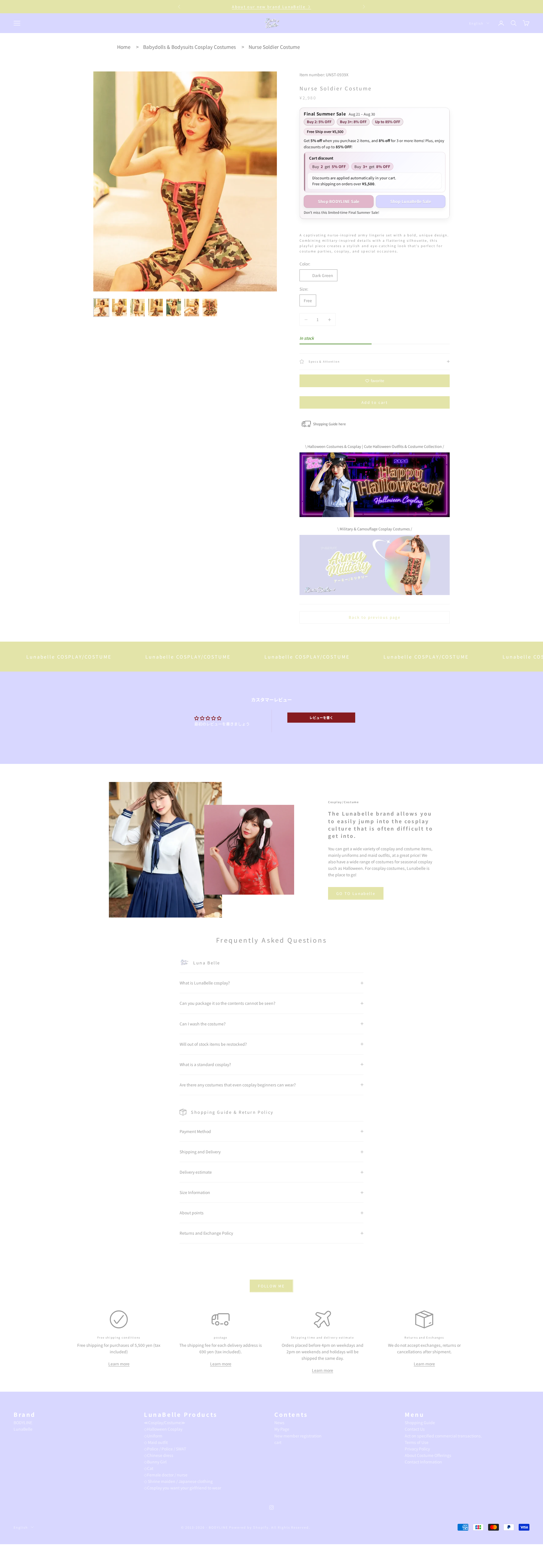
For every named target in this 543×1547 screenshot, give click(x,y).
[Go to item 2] (119, 307)
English (476, 23)
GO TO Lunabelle (355, 893)
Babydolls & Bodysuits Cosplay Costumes (189, 46)
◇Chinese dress (158, 1455)
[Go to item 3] (137, 307)
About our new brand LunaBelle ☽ (271, 6)
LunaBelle (23, 1429)
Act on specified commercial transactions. (443, 1436)
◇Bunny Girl (155, 1462)
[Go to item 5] (174, 307)
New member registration (298, 1436)
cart (277, 1442)
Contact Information (423, 1462)
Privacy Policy (417, 1449)
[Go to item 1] (101, 307)
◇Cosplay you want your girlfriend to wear (182, 1488)
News (279, 1422)
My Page (281, 1429)
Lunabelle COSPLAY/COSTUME (136, 656)
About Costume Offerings (428, 1455)
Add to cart (374, 402)
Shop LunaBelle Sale (410, 201)
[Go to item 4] (155, 307)
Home (123, 46)
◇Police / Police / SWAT (165, 1449)
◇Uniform (153, 1436)
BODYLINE (23, 1422)
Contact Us (415, 1429)
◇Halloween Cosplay (163, 1429)
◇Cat (148, 1468)
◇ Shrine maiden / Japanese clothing (178, 1481)
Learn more (119, 1364)
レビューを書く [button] (321, 717)
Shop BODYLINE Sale (338, 201)
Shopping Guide (420, 1422)
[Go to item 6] (192, 307)
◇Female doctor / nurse (166, 1475)
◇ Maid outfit (156, 1442)
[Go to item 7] (210, 307)
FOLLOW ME (271, 1286)
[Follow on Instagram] (271, 1507)
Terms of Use (416, 1442)
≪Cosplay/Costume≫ (164, 1422)
